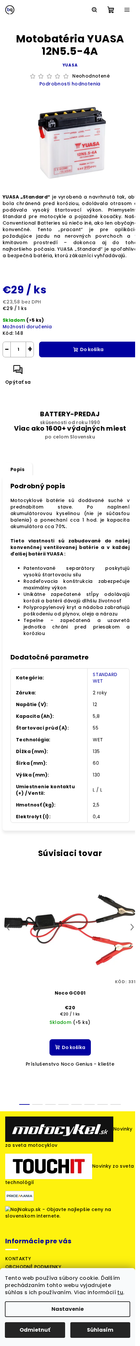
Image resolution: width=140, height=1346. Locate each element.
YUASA (70, 65)
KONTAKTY (18, 1258)
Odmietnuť (35, 1330)
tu (120, 1292)
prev (8, 927)
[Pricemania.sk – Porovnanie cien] (19, 1195)
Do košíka (92, 349)
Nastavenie (67, 1309)
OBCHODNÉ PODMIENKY (33, 1267)
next (132, 927)
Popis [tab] (17, 469)
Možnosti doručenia (27, 326)
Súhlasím (100, 1330)
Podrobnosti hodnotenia (70, 84)
